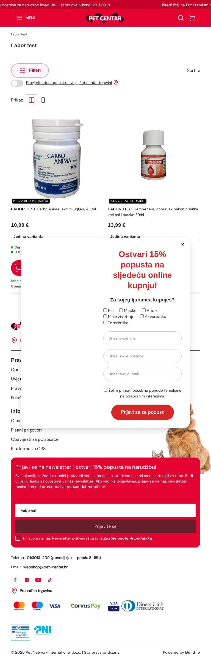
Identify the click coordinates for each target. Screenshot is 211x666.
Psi (110, 310)
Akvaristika (155, 316)
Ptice (151, 310)
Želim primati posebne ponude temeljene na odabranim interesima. (144, 393)
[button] (182, 244)
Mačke (130, 310)
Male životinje (121, 316)
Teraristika (117, 323)
